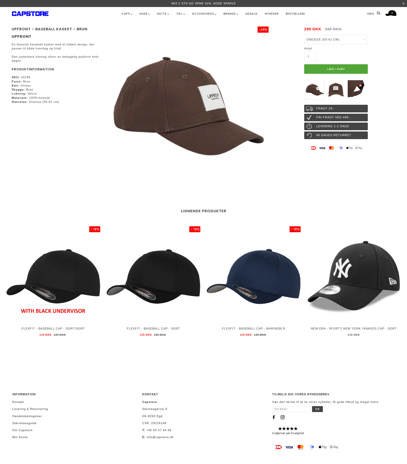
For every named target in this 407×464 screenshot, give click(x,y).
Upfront (22, 36)
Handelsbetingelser (27, 416)
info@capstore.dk (160, 437)
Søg (371, 13)
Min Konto (20, 437)
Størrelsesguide (24, 423)
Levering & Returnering (30, 409)
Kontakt (18, 402)
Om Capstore (22, 430)
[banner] (30, 13)
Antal (308, 48)
